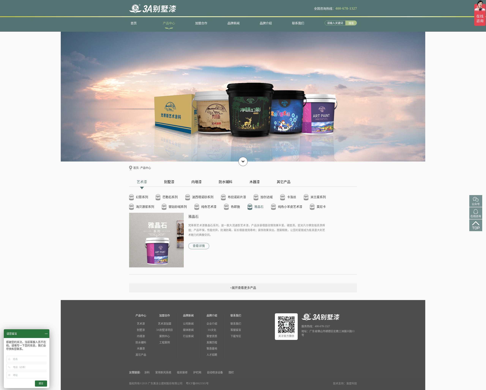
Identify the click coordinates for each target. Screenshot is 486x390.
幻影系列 (142, 197)
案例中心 (164, 336)
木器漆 (254, 182)
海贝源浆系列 (145, 206)
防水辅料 (225, 182)
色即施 (235, 206)
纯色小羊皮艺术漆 (290, 206)
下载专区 (235, 336)
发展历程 (212, 342)
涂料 (147, 372)
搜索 (351, 23)
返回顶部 (476, 228)
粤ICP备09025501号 (197, 383)
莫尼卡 (321, 206)
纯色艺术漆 (208, 206)
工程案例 (164, 342)
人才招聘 (212, 354)
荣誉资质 (212, 336)
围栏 (231, 372)
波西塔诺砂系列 (202, 197)
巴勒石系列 (170, 197)
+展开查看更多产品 (243, 287)
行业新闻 (188, 336)
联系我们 (298, 23)
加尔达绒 (266, 197)
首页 (134, 23)
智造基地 (212, 348)
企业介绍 (212, 323)
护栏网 (197, 372)
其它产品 (283, 182)
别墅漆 (169, 182)
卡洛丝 (291, 197)
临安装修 (182, 372)
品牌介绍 (266, 23)
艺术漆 (142, 182)
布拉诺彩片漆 (237, 197)
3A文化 (212, 330)
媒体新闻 (188, 330)
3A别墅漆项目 (164, 330)
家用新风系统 (163, 372)
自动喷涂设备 (215, 372)
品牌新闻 (233, 23)
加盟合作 (201, 23)
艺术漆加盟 (164, 323)
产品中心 (169, 23)
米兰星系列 (318, 197)
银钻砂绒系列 (178, 206)
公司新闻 (188, 323)
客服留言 (235, 330)
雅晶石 (259, 206)
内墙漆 (196, 182)
